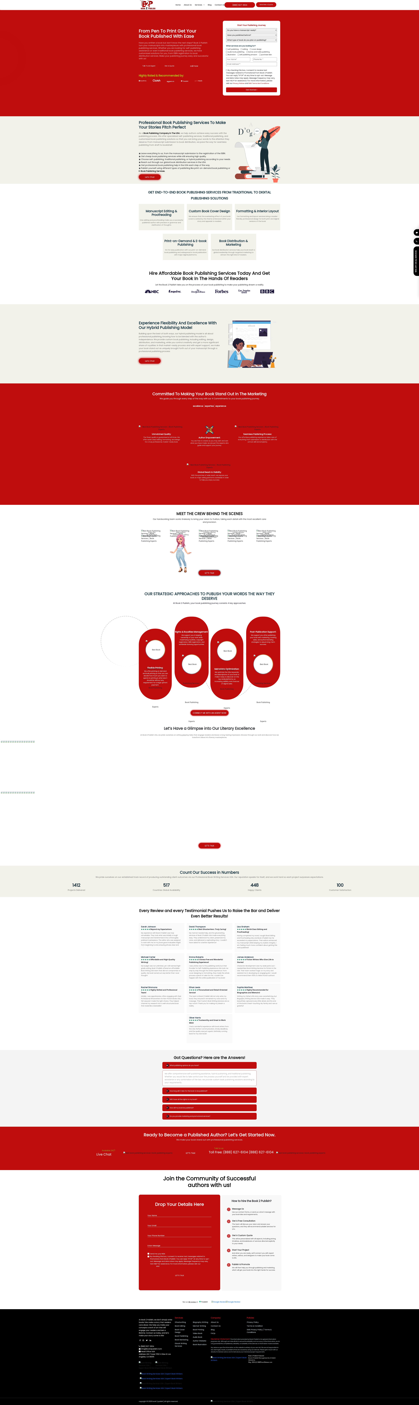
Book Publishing (181, 1336)
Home (178, 5)
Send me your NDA (157, 1254)
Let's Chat (150, 177)
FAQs (213, 1333)
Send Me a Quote (266, 4)
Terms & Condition (255, 1326)
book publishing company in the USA (162, 133)
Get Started (251, 90)
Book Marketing (181, 1339)
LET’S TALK (190, 1153)
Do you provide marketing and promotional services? (190, 1116)
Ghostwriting (180, 1322)
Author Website (199, 1341)
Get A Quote (169, 66)
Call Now (194, 66)
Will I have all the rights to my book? (183, 1099)
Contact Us (219, 5)
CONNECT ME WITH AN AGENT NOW (209, 712)
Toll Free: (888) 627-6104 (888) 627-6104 (241, 1152)
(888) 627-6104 (239, 5)
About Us (188, 5)
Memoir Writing (199, 1326)
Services (199, 5)
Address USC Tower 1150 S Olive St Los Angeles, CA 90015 (155, 1354)
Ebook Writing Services (181, 1344)
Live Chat (103, 1154)
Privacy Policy (253, 1322)
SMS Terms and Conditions (259, 83)
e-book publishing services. (152, 171)
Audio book (197, 1337)
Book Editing (180, 1326)
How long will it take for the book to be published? (188, 1091)
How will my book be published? (182, 1108)
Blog (209, 5)
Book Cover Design (180, 1331)
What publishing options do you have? (184, 1065)
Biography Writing (200, 1322)
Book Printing (198, 1329)
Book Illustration (200, 1344)
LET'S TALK (209, 572)
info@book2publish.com (151, 1349)
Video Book (197, 1333)
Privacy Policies (239, 83)
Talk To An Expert (148, 66)
